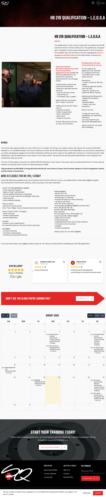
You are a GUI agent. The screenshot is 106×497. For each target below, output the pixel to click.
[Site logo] (5, 3)
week (97, 315)
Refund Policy (68, 477)
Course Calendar (50, 474)
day (102, 315)
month (90, 315)
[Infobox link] (93, 3)
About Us (66, 470)
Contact (66, 474)
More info (87, 493)
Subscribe (87, 478)
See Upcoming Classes (50, 447)
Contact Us (82, 298)
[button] (32, 271)
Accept (98, 493)
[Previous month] (3, 315)
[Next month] (7, 315)
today (14, 315)
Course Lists (48, 477)
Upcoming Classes (50, 470)
